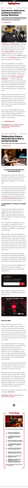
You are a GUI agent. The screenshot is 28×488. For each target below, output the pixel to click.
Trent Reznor (5, 44)
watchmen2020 (5, 127)
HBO (19, 55)
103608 (10, 395)
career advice (16, 395)
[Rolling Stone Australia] (14, 4)
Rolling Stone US (9, 121)
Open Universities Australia (12, 198)
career (3, 213)
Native (7, 396)
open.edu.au (11, 391)
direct (2, 126)
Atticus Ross (15, 44)
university (12, 396)
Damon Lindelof (9, 51)
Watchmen (14, 57)
